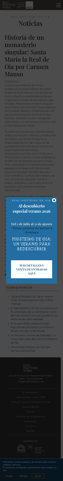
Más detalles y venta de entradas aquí (31, 269)
